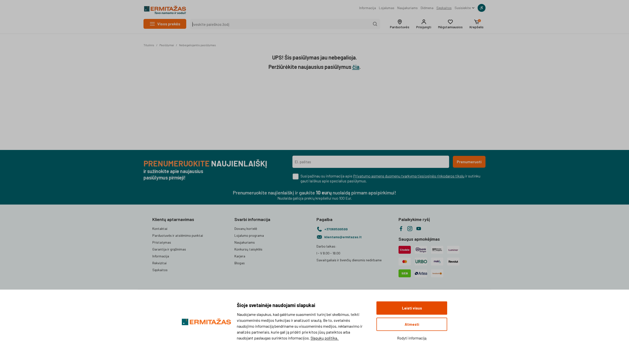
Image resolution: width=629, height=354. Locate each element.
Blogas (239, 263)
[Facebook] (401, 228)
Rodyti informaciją (412, 338)
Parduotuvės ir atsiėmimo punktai (177, 235)
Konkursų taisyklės (248, 249)
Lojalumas (386, 8)
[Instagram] (409, 228)
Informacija (367, 8)
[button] (399, 24)
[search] (375, 24)
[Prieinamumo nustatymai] (482, 8)
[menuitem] (367, 7)
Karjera (239, 256)
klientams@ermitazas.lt (343, 237)
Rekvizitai (159, 263)
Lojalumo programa (249, 235)
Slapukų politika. (325, 338)
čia (355, 66)
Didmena (427, 8)
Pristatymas (161, 242)
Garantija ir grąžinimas (169, 249)
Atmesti (412, 324)
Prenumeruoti (469, 161)
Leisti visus (412, 308)
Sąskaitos (444, 8)
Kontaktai (159, 228)
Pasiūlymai (166, 45)
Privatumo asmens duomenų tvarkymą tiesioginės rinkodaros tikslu (408, 176)
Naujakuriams (407, 8)
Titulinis (148, 45)
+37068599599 (336, 229)
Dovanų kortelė (245, 228)
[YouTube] (418, 228)
